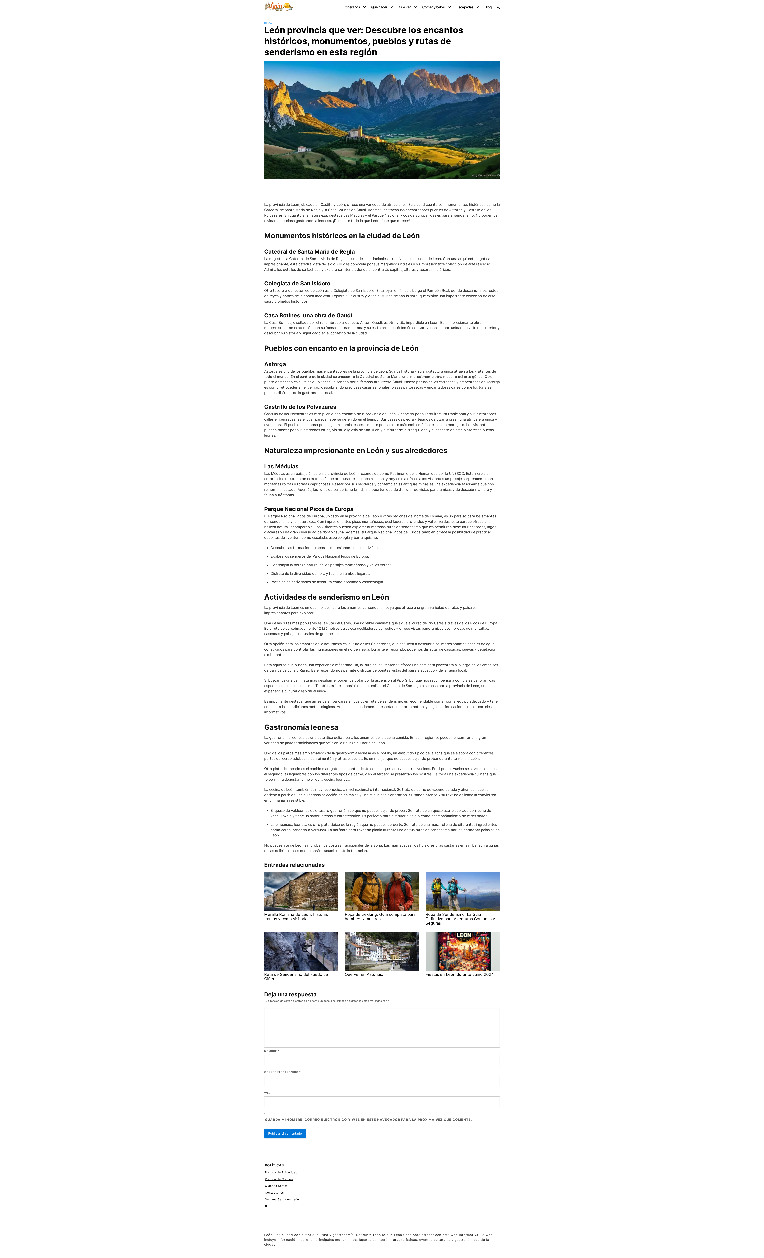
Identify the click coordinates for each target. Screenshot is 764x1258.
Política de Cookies (279, 1179)
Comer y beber (433, 7)
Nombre (271, 1051)
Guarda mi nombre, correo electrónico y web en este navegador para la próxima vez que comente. (368, 1120)
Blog (488, 7)
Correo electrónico (282, 1072)
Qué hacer (379, 7)
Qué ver (405, 7)
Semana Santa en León (282, 1199)
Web (267, 1092)
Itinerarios (352, 7)
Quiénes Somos (276, 1185)
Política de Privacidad (281, 1172)
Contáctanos (274, 1192)
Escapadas (465, 7)
